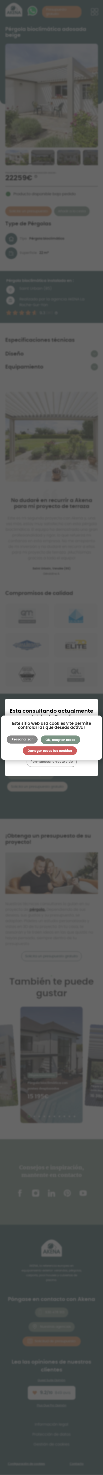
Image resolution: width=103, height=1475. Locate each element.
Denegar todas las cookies (50, 751)
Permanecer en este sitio (51, 762)
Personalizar (22, 739)
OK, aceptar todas (60, 740)
